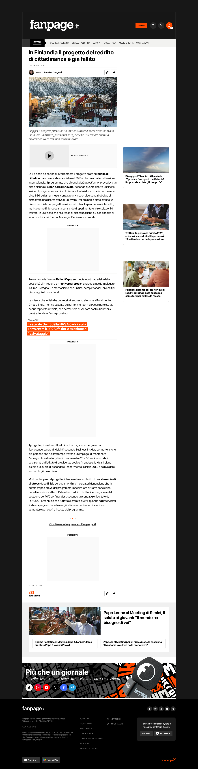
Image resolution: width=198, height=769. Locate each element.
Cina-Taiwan (142, 43)
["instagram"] (37, 687)
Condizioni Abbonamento (92, 738)
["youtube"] (46, 687)
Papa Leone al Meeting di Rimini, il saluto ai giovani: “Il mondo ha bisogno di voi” (134, 617)
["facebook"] (63, 687)
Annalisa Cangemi (53, 72)
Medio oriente (126, 43)
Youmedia (84, 719)
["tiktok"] (29, 687)
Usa (114, 43)
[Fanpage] (33, 708)
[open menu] (26, 43)
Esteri (37, 42)
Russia (106, 43)
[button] (114, 72)
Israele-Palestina (81, 43)
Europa (96, 43)
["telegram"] (72, 687)
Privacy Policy (87, 728)
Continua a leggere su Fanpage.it (72, 524)
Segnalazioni (86, 723)
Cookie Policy (86, 733)
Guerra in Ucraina (59, 43)
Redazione (85, 743)
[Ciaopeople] (168, 760)
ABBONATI (141, 25)
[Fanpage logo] (50, 25)
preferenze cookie (89, 748)
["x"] (55, 687)
